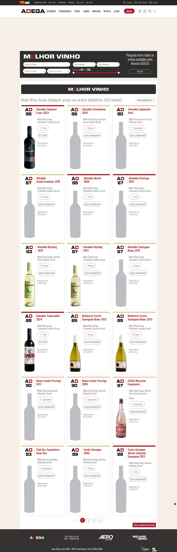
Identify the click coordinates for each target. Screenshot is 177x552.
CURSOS (71, 2)
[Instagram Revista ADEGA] (144, 10)
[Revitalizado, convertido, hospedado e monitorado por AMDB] (154, 549)
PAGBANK (62, 2)
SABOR (86, 11)
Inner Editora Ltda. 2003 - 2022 (64, 549)
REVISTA (107, 11)
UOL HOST (52, 2)
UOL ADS (89, 2)
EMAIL (155, 2)
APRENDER (51, 11)
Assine (129, 11)
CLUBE (116, 11)
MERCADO (96, 11)
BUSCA (129, 2)
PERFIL (77, 11)
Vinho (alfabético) (144, 100)
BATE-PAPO (142, 2)
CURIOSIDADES (65, 11)
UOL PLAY (80, 2)
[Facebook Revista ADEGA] (140, 10)
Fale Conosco (81, 549)
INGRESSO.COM (40, 2)
